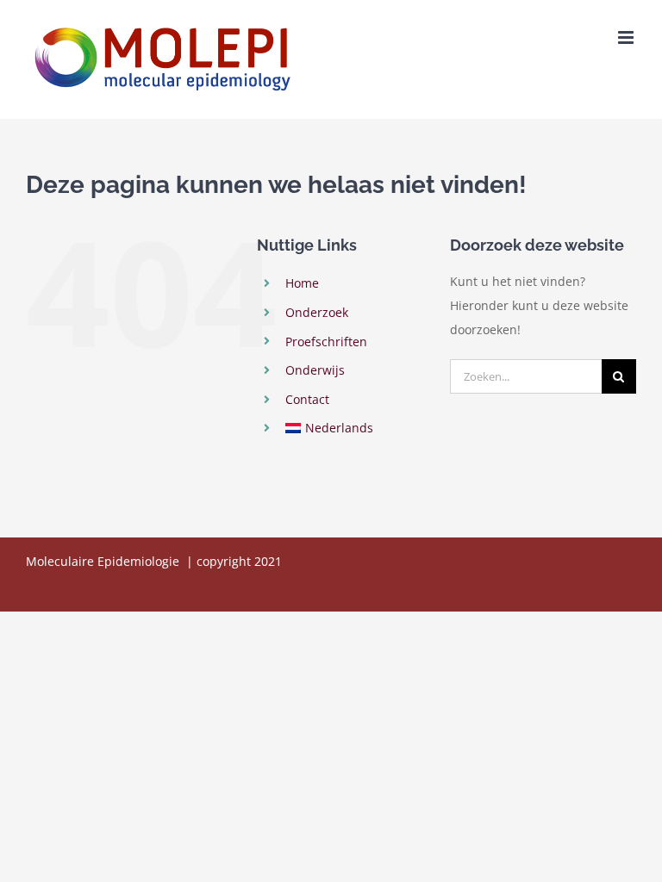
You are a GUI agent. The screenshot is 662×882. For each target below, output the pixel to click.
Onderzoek (316, 312)
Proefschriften (326, 341)
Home (302, 283)
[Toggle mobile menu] (627, 37)
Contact (307, 399)
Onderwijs (315, 370)
